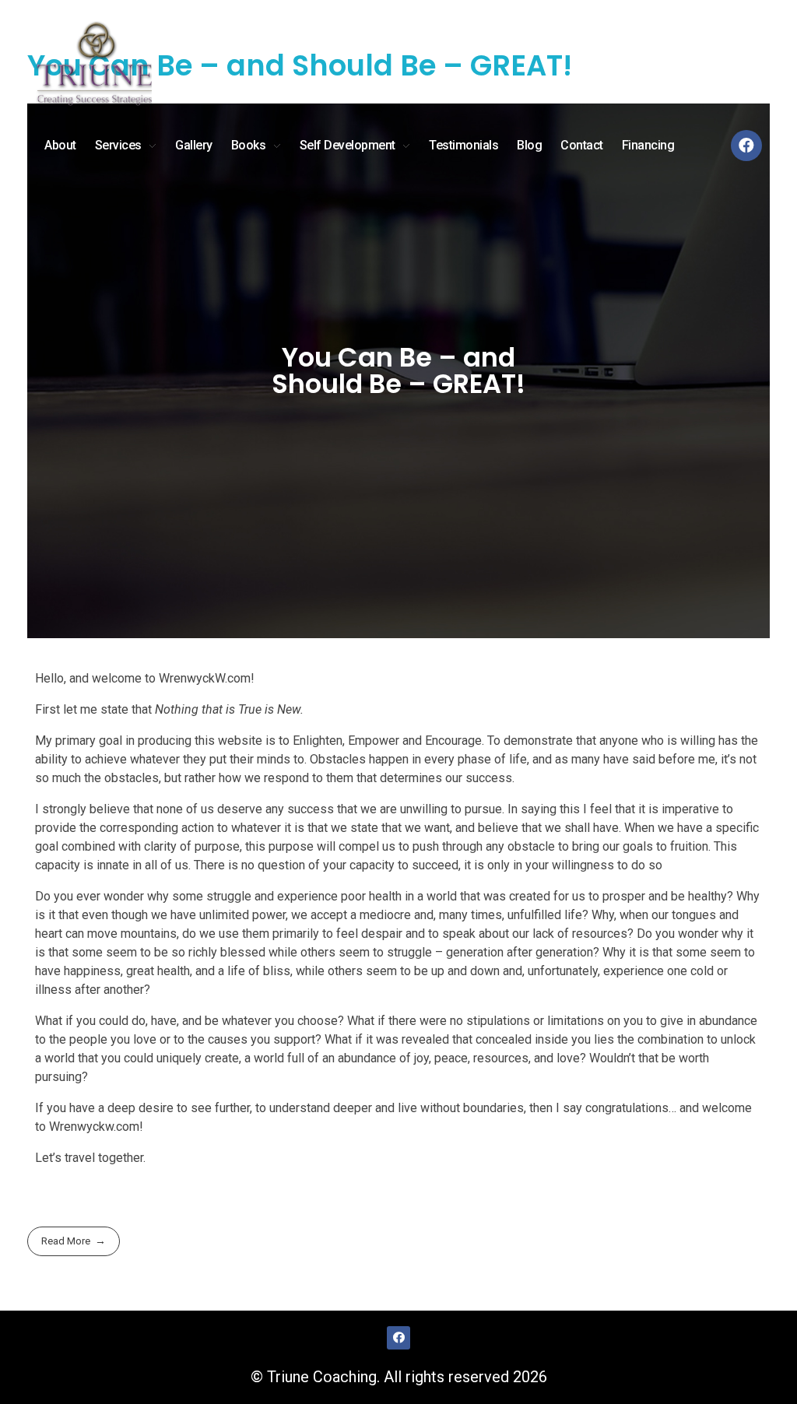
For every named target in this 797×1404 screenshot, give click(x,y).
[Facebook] (746, 145)
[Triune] (93, 66)
